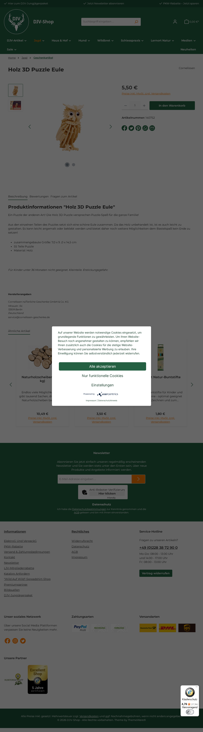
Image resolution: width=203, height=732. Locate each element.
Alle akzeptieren (102, 366)
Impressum (91, 400)
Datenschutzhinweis (107, 400)
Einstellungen (102, 385)
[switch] (190, 712)
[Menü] (196, 687)
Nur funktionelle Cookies (102, 375)
